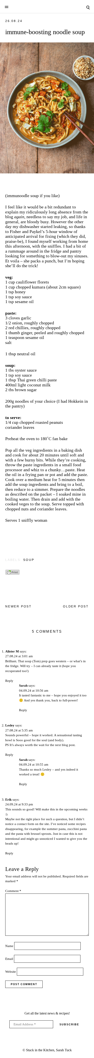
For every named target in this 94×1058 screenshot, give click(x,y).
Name (9, 946)
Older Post (76, 606)
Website (10, 971)
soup (28, 560)
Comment (13, 891)
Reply (9, 680)
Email (9, 959)
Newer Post (18, 606)
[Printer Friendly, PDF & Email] (12, 573)
